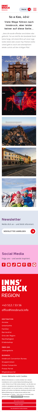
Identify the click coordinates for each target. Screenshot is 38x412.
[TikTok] (14, 265)
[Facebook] (4, 265)
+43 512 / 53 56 (12, 305)
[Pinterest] (24, 265)
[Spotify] (34, 265)
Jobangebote (7, 350)
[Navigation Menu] (35, 9)
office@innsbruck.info (15, 310)
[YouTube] (19, 265)
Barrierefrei (7, 332)
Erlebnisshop (7, 342)
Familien (5, 329)
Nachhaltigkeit (8, 339)
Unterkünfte (7, 326)
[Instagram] (9, 265)
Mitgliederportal (8, 372)
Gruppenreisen (8, 362)
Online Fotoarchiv (9, 365)
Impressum (27, 396)
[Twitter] (29, 265)
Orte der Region (8, 336)
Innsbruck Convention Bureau (14, 359)
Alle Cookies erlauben (19, 401)
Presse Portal (7, 369)
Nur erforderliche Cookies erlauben (19, 408)
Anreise (5, 322)
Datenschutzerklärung (17, 396)
